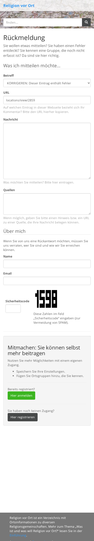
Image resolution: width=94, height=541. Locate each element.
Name (7, 256)
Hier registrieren (22, 417)
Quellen (9, 190)
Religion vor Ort (19, 5)
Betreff (8, 75)
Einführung (18, 535)
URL (6, 92)
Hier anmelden (21, 395)
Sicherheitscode (17, 301)
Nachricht (10, 119)
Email (7, 273)
